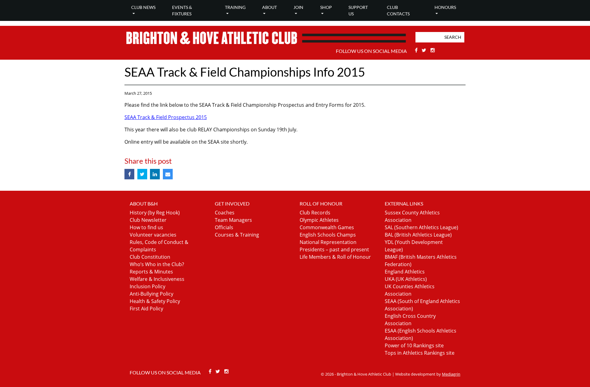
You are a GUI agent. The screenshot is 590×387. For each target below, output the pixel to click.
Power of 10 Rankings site (414, 345)
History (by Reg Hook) (155, 212)
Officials (224, 227)
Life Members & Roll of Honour (335, 256)
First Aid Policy (146, 308)
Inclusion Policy (147, 286)
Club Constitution (150, 256)
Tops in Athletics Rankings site (419, 352)
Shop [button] (326, 7)
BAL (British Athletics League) (418, 234)
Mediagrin (451, 374)
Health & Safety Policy (155, 301)
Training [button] (235, 7)
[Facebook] (416, 50)
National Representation (328, 242)
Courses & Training (237, 234)
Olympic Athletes (319, 220)
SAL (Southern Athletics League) (421, 227)
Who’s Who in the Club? (157, 264)
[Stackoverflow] (432, 50)
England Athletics (405, 271)
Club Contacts (398, 10)
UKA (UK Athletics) (406, 279)
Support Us (358, 10)
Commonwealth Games (327, 227)
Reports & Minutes (151, 271)
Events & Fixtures (182, 10)
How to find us (146, 227)
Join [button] (298, 7)
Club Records (315, 212)
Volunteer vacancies (153, 234)
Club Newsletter (148, 220)
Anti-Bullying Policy (151, 293)
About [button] (269, 7)
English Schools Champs (328, 234)
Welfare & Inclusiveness (157, 279)
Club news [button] (143, 7)
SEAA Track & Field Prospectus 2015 (165, 117)
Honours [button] (445, 7)
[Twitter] (424, 50)
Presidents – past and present (334, 249)
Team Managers (233, 220)
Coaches (224, 212)
